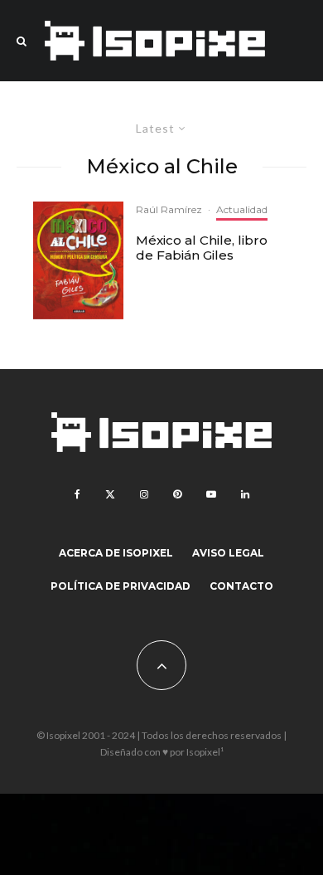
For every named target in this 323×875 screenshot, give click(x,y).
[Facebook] (77, 494)
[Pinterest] (177, 494)
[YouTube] (211, 494)
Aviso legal (228, 553)
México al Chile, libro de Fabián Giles (202, 248)
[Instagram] (144, 494)
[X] (110, 494)
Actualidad (242, 209)
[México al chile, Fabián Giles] (78, 260)
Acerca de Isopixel (116, 553)
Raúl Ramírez (169, 209)
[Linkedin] (245, 494)
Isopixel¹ (205, 752)
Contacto (241, 586)
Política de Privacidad (120, 586)
